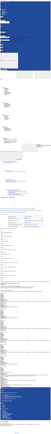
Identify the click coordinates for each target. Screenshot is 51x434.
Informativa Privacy (5, 412)
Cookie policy (4, 410)
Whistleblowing (4, 416)
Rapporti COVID (27, 222)
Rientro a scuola (27, 218)
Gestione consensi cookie (6, 417)
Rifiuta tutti (8, 283)
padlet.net (2, 320)
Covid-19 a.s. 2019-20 (8, 179)
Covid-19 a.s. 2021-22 (7, 162)
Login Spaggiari (26, 39)
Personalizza (3, 283)
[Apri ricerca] (43, 74)
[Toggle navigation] (24, 74)
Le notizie (39, 146)
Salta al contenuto (3, 0)
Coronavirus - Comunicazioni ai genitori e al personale (17, 191)
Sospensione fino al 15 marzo (11, 181)
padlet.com (2, 293)
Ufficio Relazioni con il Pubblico (7, 413)
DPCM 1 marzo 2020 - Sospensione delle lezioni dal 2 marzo (18, 193)
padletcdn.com (2, 344)
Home (39, 144)
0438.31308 (6, 395)
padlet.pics (2, 332)
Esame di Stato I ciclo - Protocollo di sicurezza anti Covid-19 (16, 171)
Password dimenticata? (4, 24)
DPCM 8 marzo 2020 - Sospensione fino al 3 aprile (14, 189)
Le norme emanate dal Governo (13, 190)
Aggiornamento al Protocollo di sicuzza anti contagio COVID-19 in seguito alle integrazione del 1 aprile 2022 (17, 208)
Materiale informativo (11, 192)
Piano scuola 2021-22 (28, 216)
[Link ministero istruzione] (4, 1)
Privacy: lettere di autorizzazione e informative (7, 228)
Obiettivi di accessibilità (6, 415)
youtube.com (2, 366)
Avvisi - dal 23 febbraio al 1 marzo (13, 194)
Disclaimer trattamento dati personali (6, 425)
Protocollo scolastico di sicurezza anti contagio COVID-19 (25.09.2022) (11, 210)
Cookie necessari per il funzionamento (6, 290)
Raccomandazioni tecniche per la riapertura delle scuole (33, 220)
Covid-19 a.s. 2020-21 (8, 170)
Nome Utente (12, 21)
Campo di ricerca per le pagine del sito (6, 151)
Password (11, 22)
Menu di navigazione (19, 159)
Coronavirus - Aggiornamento (11, 180)
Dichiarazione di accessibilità (7, 414)
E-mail (11, 37)
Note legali (4, 411)
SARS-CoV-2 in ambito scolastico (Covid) (9, 161)
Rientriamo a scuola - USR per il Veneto (31, 224)
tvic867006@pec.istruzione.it (12, 396)
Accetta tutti (15, 283)
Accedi (2, 16)
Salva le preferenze (8, 386)
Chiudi (2, 44)
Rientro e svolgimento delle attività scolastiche (32, 226)
